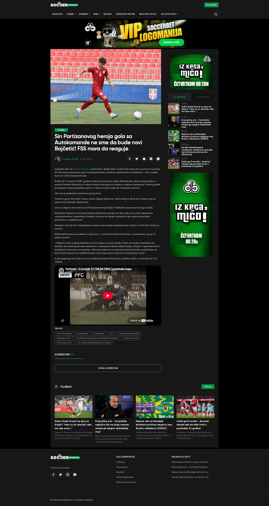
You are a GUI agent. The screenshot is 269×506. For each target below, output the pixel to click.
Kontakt (120, 472)
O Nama (120, 462)
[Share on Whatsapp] (158, 159)
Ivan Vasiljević (63, 338)
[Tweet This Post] (137, 159)
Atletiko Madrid (64, 334)
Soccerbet (211, 5)
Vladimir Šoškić (70, 159)
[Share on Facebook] (130, 159)
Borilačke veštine (125, 14)
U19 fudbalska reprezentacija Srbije (94, 343)
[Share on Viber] (151, 159)
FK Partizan (98, 334)
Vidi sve (208, 387)
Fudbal (70, 14)
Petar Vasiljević (131, 338)
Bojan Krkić (82, 334)
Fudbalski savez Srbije (128, 334)
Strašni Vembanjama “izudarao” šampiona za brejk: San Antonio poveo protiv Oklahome (197, 151)
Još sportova (168, 14)
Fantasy (107, 14)
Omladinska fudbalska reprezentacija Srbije (97, 338)
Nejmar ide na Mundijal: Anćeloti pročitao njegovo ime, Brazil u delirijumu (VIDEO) (197, 136)
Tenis (95, 14)
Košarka (83, 14)
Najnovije (57, 14)
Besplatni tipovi (147, 14)
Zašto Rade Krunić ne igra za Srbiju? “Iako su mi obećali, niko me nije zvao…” (197, 109)
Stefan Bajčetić (81, 169)
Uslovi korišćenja (124, 477)
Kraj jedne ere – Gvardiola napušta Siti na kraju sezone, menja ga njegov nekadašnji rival (196, 123)
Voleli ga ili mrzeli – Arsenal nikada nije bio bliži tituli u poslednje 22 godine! (195, 163)
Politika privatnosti (126, 482)
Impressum (122, 467)
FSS (111, 334)
